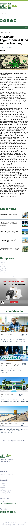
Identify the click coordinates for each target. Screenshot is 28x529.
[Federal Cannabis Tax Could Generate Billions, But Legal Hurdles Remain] (25, 249)
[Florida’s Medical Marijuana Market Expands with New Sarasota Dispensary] (25, 232)
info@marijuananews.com (8, 503)
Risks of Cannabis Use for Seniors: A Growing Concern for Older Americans (9, 215)
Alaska (2, 264)
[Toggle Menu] (26, 27)
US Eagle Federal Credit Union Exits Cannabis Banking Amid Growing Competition (9, 224)
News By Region (5, 491)
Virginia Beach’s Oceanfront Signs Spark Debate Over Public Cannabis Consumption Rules (10, 240)
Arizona (2, 266)
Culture (2, 32)
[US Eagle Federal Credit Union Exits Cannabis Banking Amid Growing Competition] (25, 224)
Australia (3, 270)
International (3, 336)
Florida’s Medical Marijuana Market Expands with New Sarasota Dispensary (10, 232)
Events (7, 334)
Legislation (11, 336)
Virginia (2, 425)
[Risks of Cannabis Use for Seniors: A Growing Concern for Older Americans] (25, 215)
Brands (2, 272)
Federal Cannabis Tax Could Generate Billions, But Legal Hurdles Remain (9, 248)
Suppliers (18, 365)
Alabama (3, 263)
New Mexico (10, 365)
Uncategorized (5, 493)
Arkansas (3, 268)
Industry (7, 32)
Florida (7, 394)
